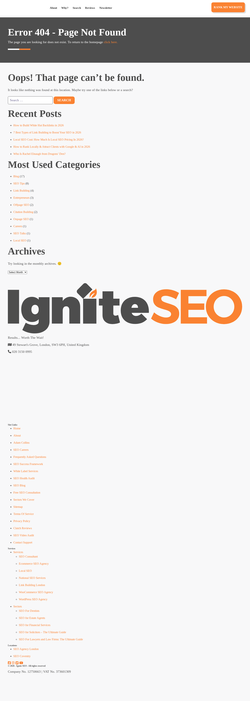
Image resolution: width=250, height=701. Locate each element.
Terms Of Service (23, 513)
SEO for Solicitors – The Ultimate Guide (42, 632)
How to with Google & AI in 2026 (51, 146)
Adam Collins (21, 442)
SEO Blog (19, 485)
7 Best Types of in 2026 (47, 132)
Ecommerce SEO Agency (34, 563)
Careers (17, 226)
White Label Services (25, 471)
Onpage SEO (21, 219)
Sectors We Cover (23, 499)
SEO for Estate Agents (32, 617)
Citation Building (23, 211)
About (53, 7)
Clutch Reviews (22, 528)
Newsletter (105, 7)
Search (77, 7)
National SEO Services (32, 577)
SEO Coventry (22, 656)
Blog (16, 176)
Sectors (17, 606)
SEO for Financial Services (34, 625)
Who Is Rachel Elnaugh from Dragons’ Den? (39, 153)
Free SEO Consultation (26, 492)
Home (16, 428)
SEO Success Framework (28, 464)
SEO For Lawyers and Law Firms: (51, 639)
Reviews (90, 7)
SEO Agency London (26, 649)
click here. (111, 42)
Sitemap (18, 506)
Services (18, 552)
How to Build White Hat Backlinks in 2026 (38, 125)
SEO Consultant (28, 556)
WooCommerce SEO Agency (36, 592)
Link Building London (32, 585)
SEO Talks (19, 233)
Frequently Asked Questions (29, 456)
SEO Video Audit (23, 535)
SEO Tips (19, 183)
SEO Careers (21, 449)
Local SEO (19, 240)
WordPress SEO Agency (33, 599)
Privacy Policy (21, 521)
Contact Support (22, 542)
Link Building (21, 190)
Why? (64, 7)
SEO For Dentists (29, 610)
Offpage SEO (21, 204)
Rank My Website (228, 7)
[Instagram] (13, 663)
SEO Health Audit (24, 478)
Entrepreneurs (21, 197)
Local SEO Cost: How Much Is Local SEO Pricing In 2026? (48, 139)
